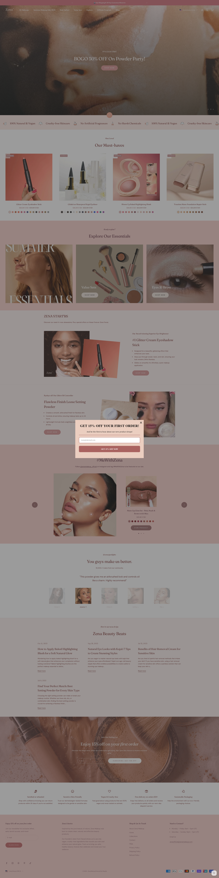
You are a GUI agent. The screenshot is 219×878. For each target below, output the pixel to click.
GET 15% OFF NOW (109, 449)
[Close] (141, 422)
